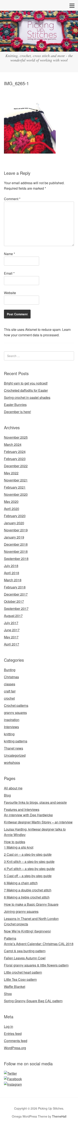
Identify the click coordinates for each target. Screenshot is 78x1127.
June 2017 (12, 629)
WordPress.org (15, 1047)
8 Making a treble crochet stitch (27, 897)
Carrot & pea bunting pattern (25, 950)
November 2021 (16, 480)
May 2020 (11, 501)
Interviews (11, 726)
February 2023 (15, 458)
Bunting (9, 669)
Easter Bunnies (15, 404)
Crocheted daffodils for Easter (26, 390)
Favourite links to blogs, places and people (35, 802)
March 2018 (12, 580)
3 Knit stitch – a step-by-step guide (29, 861)
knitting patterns (15, 741)
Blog (7, 795)
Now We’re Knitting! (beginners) (27, 931)
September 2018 (16, 558)
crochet (9, 698)
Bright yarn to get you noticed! (26, 383)
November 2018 (16, 551)
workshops (12, 762)
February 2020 (15, 515)
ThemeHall (59, 1116)
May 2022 (11, 473)
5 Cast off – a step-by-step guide (28, 875)
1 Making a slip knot (18, 847)
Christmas (11, 676)
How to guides (14, 841)
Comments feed (15, 1040)
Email (9, 273)
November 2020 (16, 494)
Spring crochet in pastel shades (27, 397)
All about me (13, 788)
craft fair (10, 691)
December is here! (17, 411)
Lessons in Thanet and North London (31, 918)
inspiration (11, 719)
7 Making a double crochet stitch (27, 890)
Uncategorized (15, 755)
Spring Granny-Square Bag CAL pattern (33, 1000)
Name (9, 253)
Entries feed (13, 1033)
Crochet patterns (16, 705)
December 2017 (16, 594)
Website (10, 292)
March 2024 (12, 444)
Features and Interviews (21, 809)
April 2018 (11, 572)
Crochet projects (16, 924)
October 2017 (14, 601)
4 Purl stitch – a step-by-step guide (29, 868)
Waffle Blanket (14, 986)
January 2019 (14, 537)
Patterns (10, 938)
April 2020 (11, 508)
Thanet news (13, 748)
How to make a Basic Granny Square (31, 904)
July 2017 (11, 622)
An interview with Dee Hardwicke (28, 815)
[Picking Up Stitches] (39, 48)
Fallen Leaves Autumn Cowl (25, 958)
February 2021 (15, 487)
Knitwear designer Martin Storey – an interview (38, 822)
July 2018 (11, 565)
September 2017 (16, 608)
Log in (8, 1026)
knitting (9, 734)
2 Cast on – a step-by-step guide (28, 854)
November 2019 (16, 530)
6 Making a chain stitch (21, 882)
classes (9, 684)
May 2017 (11, 637)
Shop (8, 993)
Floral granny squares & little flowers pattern (36, 965)
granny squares (15, 712)
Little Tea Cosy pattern (20, 979)
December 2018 (16, 544)
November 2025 (16, 437)
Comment (12, 198)
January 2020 (14, 522)
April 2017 (11, 644)
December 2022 (16, 465)
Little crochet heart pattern (23, 972)
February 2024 (15, 451)
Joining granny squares (21, 911)
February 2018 (15, 587)
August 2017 (13, 615)
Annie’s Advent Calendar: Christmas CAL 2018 (38, 943)
